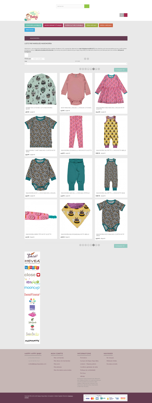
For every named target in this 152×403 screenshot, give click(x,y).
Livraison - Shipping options (88, 364)
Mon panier (121, 6)
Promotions (83, 358)
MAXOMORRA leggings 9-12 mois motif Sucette (76, 150)
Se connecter (125, 6)
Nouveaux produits (112, 364)
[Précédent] (80, 69)
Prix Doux (83, 373)
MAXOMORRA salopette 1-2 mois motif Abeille (111, 150)
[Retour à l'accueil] (25, 38)
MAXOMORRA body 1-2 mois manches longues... (41, 193)
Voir (26, 61)
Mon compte (112, 6)
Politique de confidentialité (87, 370)
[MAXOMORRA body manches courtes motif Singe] (111, 215)
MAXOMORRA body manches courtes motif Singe (110, 235)
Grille (85, 59)
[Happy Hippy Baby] (36, 16)
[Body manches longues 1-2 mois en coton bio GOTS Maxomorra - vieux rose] (76, 89)
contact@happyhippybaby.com (37, 364)
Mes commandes (59, 358)
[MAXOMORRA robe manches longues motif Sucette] (111, 89)
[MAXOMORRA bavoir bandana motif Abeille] (76, 215)
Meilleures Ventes (112, 361)
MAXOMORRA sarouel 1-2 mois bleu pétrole (75, 193)
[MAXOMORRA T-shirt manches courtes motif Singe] (41, 132)
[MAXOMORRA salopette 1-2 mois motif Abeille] (111, 132)
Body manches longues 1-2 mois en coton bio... (76, 107)
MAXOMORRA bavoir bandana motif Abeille (75, 234)
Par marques (110, 358)
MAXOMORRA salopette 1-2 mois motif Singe (110, 193)
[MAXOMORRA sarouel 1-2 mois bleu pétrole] (76, 174)
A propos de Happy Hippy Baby (89, 361)
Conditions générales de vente (89, 367)
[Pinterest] (122, 370)
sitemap (82, 376)
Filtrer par (28, 59)
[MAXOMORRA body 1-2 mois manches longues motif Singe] (41, 174)
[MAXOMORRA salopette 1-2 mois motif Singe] (111, 174)
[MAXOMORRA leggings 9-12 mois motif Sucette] (76, 132)
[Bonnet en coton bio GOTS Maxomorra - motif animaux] (41, 89)
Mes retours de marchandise (62, 361)
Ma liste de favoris (116, 6)
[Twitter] (116, 370)
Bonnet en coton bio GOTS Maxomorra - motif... (39, 108)
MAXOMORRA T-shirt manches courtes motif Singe (40, 151)
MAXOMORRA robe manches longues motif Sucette (110, 108)
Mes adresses (58, 367)
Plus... (26, 55)
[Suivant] (99, 69)
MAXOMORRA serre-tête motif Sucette (38, 234)
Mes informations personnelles (62, 370)
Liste (88, 59)
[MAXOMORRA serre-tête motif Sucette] (41, 215)
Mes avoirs (57, 364)
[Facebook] (110, 370)
